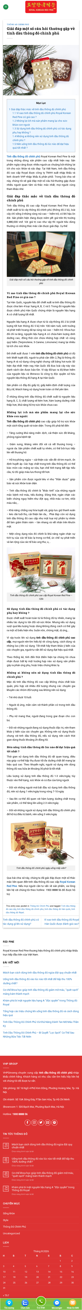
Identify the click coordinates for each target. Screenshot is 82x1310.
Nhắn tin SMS (73, 1308)
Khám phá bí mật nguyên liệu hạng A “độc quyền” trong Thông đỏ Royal (40, 1002)
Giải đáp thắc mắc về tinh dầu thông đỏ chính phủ (37, 109)
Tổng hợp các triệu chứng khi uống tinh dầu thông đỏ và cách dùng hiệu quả (41, 1013)
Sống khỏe (9, 1213)
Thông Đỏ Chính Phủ (18, 24)
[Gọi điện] (41, 1301)
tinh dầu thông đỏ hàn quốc (57, 909)
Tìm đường (9, 1308)
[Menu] (5, 7)
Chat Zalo (25, 1308)
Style (5, 1220)
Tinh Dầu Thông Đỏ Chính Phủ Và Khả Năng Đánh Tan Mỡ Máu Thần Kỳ (41, 1023)
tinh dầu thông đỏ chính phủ (30, 909)
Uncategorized (11, 1233)
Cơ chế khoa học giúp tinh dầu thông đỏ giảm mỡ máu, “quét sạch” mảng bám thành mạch (41, 991)
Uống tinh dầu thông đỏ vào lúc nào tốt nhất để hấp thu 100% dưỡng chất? (37, 981)
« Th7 (6, 1295)
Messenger (57, 1308)
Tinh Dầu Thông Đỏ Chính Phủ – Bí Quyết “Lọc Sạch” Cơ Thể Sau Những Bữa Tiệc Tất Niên (38, 1034)
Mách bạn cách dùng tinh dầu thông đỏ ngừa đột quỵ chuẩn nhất (40, 972)
